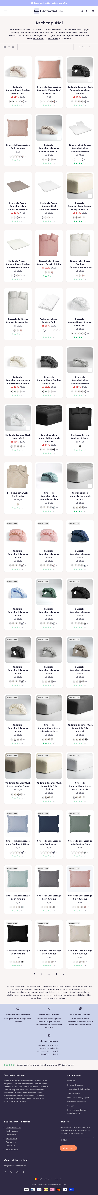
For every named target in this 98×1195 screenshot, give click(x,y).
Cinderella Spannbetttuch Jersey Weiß (17, 437)
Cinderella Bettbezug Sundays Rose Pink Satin (49, 263)
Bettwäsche (38, 38)
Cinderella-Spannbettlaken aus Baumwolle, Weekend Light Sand (49, 148)
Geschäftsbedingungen (78, 1097)
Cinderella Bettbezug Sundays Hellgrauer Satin (18, 321)
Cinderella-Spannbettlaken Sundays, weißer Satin (80, 322)
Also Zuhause (12, 1149)
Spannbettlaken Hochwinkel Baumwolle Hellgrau (80, 496)
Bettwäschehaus (13, 1127)
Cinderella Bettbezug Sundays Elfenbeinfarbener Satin (80, 264)
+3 (57, 449)
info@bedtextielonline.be (15, 1165)
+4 (86, 507)
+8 (26, 101)
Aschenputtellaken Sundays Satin (49, 321)
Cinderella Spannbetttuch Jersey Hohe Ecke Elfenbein (49, 786)
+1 (24, 217)
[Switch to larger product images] (5, 47)
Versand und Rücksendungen (80, 1089)
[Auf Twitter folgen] (11, 1172)
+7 (57, 101)
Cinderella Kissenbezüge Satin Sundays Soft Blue (18, 842)
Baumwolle (11, 1134)
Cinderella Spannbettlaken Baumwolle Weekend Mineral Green (49, 496)
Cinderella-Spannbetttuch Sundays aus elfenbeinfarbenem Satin (18, 380)
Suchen (70, 1106)
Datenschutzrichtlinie (76, 1101)
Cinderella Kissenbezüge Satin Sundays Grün (80, 842)
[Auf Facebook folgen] (5, 1172)
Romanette (11, 1142)
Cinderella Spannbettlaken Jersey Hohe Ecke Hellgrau (49, 728)
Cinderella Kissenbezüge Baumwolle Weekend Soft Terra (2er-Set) (49, 90)
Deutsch (58, 1179)
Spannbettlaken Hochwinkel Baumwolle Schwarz (49, 438)
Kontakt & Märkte (75, 1085)
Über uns (71, 1080)
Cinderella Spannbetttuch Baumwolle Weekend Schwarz (80, 90)
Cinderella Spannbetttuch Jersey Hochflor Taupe (17, 784)
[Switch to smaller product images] (9, 47)
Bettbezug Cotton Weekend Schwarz (80, 437)
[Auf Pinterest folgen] (23, 1172)
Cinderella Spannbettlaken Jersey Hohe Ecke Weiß (80, 786)
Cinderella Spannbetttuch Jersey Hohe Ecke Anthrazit (80, 728)
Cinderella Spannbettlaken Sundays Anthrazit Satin (49, 380)
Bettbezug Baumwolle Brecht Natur (17, 494)
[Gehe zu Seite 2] (63, 974)
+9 (55, 159)
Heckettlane (11, 1138)
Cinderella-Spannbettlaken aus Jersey (18, 554)
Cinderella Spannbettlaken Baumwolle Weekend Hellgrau (80, 380)
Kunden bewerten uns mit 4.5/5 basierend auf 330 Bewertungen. (45, 1065)
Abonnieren (68, 1148)
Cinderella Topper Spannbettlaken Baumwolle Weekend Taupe (18, 206)
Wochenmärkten (11, 1095)
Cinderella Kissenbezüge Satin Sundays (18, 147)
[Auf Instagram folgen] (17, 1172)
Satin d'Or (10, 1145)
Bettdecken (53, 38)
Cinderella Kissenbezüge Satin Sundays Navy (49, 842)
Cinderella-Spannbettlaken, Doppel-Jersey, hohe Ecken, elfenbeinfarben (80, 206)
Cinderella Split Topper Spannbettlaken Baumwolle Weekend (80, 148)
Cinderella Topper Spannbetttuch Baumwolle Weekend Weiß (49, 206)
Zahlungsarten (73, 1093)
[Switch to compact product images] (13, 47)
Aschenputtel (12, 1131)
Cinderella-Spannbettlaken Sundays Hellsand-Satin (18, 90)
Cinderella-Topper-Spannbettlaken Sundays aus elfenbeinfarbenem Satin (18, 264)
